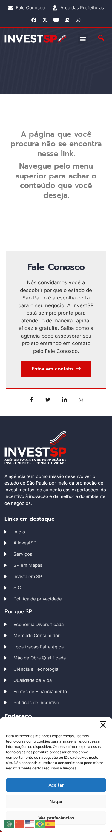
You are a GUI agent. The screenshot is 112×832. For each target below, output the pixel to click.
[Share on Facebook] (31, 400)
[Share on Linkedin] (64, 400)
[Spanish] (50, 823)
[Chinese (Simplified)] (20, 823)
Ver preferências (56, 818)
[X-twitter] (44, 19)
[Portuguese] (40, 823)
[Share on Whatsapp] (81, 400)
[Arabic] (9, 823)
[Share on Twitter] (48, 400)
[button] (103, 724)
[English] (30, 823)
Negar (56, 801)
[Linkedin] (67, 19)
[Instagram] (78, 19)
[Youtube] (56, 19)
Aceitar (56, 785)
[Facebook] (33, 19)
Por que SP (18, 611)
